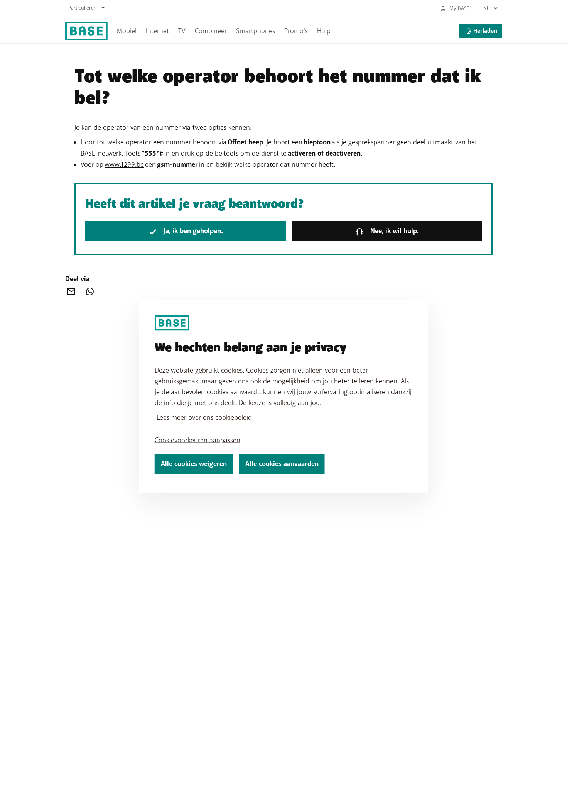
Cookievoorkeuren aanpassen (197, 440)
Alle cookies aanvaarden (282, 463)
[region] (283, 396)
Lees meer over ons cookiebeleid (204, 417)
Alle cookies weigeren (194, 463)
